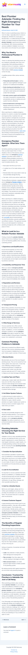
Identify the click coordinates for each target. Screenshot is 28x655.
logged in (12, 630)
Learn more (22, 130)
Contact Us (14, 650)
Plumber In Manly (17, 182)
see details (7, 217)
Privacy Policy (14, 651)
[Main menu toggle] (24, 4)
